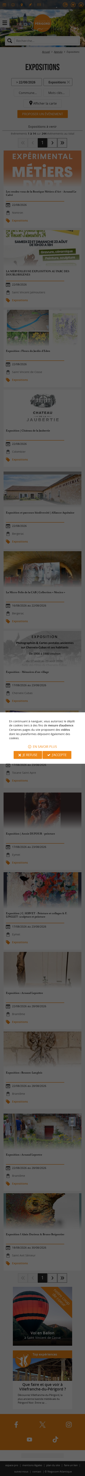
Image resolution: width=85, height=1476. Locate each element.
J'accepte (59, 755)
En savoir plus (45, 746)
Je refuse (30, 755)
